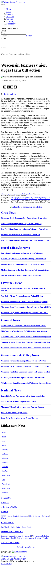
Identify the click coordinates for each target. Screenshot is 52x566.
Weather (46, 538)
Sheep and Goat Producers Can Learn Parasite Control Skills (26, 307)
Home (9, 9)
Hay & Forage (34, 516)
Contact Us (6, 498)
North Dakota (6, 475)
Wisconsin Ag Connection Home (13, 54)
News (8, 11)
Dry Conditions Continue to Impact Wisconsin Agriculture (24, 229)
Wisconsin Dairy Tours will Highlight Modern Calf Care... (24, 313)
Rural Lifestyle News (15, 247)
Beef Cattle (5, 527)
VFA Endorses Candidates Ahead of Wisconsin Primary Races (26, 383)
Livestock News (11, 283)
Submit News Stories (26, 547)
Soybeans (45, 516)
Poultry (30, 527)
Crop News (8, 212)
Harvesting (5, 538)
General (28, 536)
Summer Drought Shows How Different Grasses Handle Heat (25, 342)
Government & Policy (40, 536)
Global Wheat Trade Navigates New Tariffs (18, 401)
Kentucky (5, 449)
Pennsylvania (6, 484)
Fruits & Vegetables (20, 516)
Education (13, 536)
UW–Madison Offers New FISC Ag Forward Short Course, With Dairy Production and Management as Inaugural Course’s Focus (30, 198)
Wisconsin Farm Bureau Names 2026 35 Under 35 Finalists (25, 366)
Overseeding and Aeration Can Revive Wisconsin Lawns (23, 326)
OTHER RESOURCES (12, 531)
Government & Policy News (20, 355)
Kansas (4, 445)
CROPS (4, 511)
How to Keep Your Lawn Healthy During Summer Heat (23, 259)
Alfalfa (3, 516)
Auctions (10, 16)
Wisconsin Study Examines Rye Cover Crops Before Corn (24, 218)
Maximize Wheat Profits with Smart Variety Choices (22, 407)
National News (11, 390)
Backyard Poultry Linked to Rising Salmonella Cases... (23, 264)
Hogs (23, 527)
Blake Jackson (10, 94)
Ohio (3, 480)
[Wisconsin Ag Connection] (13, 2)
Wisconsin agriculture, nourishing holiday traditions (17, 194)
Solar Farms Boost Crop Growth (14, 413)
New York (5, 471)
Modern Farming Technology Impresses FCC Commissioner (25, 270)
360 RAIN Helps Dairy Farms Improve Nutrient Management (26, 337)
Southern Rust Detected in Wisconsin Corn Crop (20, 235)
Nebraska (5, 467)
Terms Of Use (7, 559)
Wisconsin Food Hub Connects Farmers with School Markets (25, 372)
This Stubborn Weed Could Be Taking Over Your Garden (24, 331)
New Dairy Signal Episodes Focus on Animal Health (22, 296)
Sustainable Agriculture (32, 538)
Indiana (4, 437)
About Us (5, 502)
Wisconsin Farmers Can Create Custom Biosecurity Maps (24, 302)
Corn (10, 516)
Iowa (3, 441)
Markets (9, 14)
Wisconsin (5, 493)
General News (10, 320)
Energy (20, 536)
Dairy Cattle (15, 527)
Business (4, 536)
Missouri (4, 462)
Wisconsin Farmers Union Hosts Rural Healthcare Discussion (25, 348)
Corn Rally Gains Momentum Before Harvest (19, 418)
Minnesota (5, 458)
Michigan (5, 454)
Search (29, 36)
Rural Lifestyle (16, 538)
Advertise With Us (9, 507)
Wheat (3, 518)
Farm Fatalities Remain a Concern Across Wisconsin (22, 253)
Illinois (4, 432)
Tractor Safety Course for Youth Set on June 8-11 (21, 275)
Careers (9, 19)
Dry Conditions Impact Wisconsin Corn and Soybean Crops (25, 240)
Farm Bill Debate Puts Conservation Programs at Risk (23, 396)
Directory (10, 21)
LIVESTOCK (7, 522)
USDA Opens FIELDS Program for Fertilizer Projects (23, 378)
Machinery (10, 24)
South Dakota (6, 488)
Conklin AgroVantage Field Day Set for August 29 (21, 224)
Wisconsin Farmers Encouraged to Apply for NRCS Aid (23, 361)
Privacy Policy (19, 559)
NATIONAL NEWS (10, 542)
